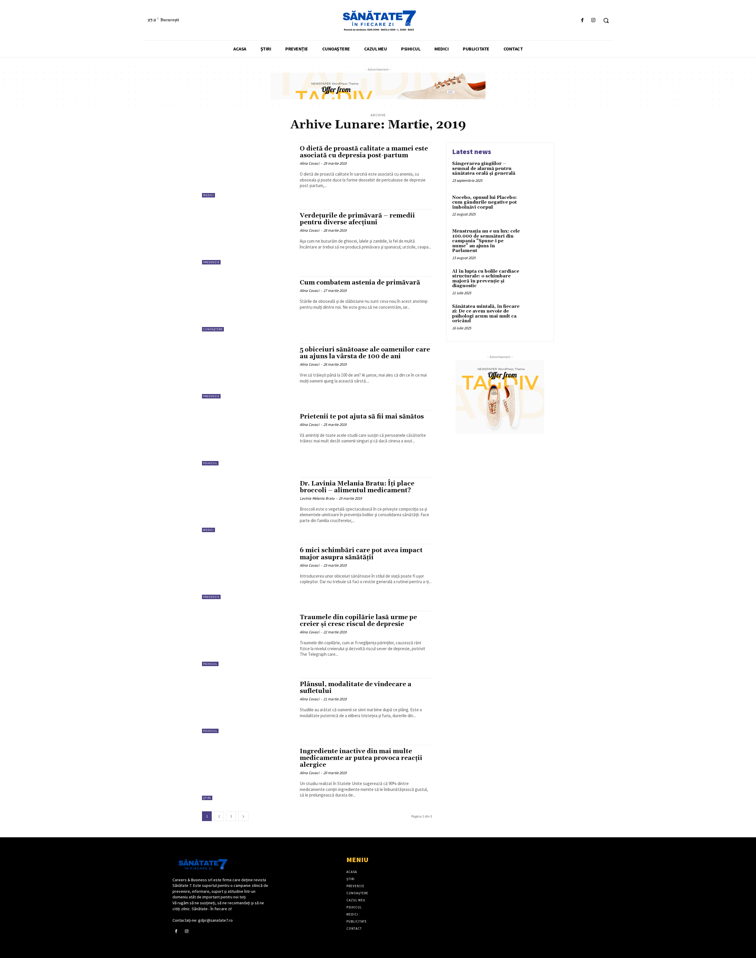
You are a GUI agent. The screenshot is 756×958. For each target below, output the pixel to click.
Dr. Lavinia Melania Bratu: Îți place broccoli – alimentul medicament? (357, 487)
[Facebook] (582, 20)
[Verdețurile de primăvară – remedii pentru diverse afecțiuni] (248, 236)
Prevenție (211, 262)
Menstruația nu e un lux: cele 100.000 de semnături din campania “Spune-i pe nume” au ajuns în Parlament (486, 241)
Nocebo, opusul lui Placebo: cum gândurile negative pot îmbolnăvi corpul (484, 202)
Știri (207, 798)
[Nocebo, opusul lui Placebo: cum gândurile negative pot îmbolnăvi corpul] (535, 206)
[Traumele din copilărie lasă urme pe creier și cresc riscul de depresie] (248, 638)
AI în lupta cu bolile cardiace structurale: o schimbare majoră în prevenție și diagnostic (485, 279)
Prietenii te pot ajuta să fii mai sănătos (362, 417)
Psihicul (210, 463)
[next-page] (243, 816)
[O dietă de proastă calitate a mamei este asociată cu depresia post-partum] (248, 169)
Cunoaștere (213, 329)
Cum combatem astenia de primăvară (360, 283)
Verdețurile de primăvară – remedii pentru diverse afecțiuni (357, 219)
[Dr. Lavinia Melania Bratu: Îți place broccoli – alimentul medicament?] (248, 504)
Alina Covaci (309, 163)
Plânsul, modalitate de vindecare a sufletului (355, 688)
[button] (606, 20)
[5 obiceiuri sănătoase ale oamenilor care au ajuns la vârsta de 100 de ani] (248, 370)
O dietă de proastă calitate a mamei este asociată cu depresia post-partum (364, 152)
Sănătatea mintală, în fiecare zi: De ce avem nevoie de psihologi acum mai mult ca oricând (485, 314)
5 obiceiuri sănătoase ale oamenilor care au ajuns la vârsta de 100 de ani (365, 353)
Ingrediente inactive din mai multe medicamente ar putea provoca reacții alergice (361, 758)
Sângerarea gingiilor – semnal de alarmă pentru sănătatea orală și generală (483, 168)
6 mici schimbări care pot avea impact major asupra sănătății (361, 554)
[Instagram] (593, 20)
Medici (208, 195)
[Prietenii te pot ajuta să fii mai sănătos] (248, 437)
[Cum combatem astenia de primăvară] (248, 303)
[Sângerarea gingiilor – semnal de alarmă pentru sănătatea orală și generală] (535, 172)
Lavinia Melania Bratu (317, 498)
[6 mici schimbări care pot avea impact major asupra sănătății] (248, 571)
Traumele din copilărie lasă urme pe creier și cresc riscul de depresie (358, 621)
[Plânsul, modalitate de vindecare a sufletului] (248, 705)
